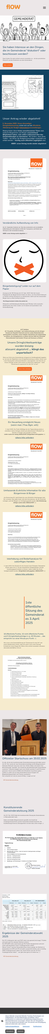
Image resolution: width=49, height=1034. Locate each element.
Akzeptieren (10, 1031)
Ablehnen (21, 1031)
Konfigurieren (37, 1026)
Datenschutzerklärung (12, 1026)
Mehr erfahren (8, 65)
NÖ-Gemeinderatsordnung (10, 780)
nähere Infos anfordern (24, 369)
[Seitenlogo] (13, 8)
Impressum (26, 1026)
